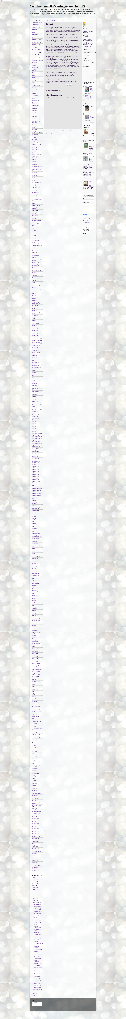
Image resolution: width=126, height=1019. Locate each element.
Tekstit (35, 1002)
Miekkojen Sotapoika (36, 493)
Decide (33, 84)
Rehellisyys (34, 612)
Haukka (33, 161)
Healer (33, 162)
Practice (33, 595)
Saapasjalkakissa (35, 632)
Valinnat (33, 790)
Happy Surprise (35, 152)
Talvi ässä (34, 732)
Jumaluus (34, 215)
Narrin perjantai (37, 919)
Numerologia (34, 535)
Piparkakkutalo (35, 591)
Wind (33, 845)
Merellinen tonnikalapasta (35, 460)
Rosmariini (34, 625)
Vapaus (33, 795)
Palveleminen (34, 561)
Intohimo (34, 194)
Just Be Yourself (35, 220)
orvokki (33, 550)
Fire (32, 126)
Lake (33, 322)
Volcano (33, 816)
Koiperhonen (34, 275)
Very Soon (34, 798)
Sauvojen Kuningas (36, 665)
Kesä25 (33, 252)
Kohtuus (33, 274)
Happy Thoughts (35, 154)
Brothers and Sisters (36, 60)
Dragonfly (34, 95)
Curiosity (34, 79)
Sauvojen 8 (34, 660)
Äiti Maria (34, 870)
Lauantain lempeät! (38, 967)
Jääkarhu (34, 227)
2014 (34, 900)
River (33, 622)
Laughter (34, 353)
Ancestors (34, 34)
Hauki (33, 159)
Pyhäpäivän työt (37, 965)
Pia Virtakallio (35, 583)
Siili (32, 688)
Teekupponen (35, 747)
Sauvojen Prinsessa (36, 669)
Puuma (33, 598)
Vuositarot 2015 (35, 818)
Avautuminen (34, 51)
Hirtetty (33, 175)
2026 (34, 877)
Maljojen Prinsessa (36, 438)
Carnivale (34, 62)
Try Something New (36, 765)
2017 (34, 895)
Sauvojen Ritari (35, 673)
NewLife (33, 531)
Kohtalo (33, 272)
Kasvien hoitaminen (36, 245)
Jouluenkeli (34, 203)
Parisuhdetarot (35, 563)
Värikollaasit (86, 224)
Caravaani (87, 95)
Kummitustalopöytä (36, 303)
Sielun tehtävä (35, 683)
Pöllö (33, 603)
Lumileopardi (34, 394)
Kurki (33, 307)
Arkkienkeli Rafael (35, 42)
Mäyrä (33, 518)
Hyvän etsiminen (35, 182)
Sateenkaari (34, 645)
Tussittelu (34, 776)
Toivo (33, 758)
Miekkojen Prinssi (35, 490)
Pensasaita (34, 570)
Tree (33, 761)
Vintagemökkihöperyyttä (37, 805)
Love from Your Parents (37, 388)
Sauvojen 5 (34, 655)
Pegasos (34, 566)
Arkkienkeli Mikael (35, 41)
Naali (33, 521)
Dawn (33, 82)
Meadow (34, 455)
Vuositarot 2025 (35, 835)
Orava (33, 546)
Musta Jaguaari (35, 507)
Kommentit (36, 1005)
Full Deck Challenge (36, 132)
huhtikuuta (36, 983)
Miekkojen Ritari (35, 491)
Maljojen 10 (34, 418)
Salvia (33, 640)
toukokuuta (37, 981)
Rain (33, 607)
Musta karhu (34, 508)
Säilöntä (33, 718)
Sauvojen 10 (34, 648)
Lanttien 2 (34, 325)
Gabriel (33, 136)
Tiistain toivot (37, 932)
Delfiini (33, 87)
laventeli (33, 357)
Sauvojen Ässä (35, 676)
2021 (34, 887)
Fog (33, 127)
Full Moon (34, 134)
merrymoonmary (67, 1009)
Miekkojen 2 (34, 467)
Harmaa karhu (35, 156)
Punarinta (34, 597)
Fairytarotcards (35, 118)
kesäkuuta (36, 980)
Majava (33, 413)
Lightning (34, 372)
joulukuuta (36, 902)
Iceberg (33, 185)
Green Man (34, 142)
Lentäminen (34, 362)
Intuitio (33, 195)
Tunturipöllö (34, 773)
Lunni (33, 396)
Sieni (33, 686)
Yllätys (33, 864)
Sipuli (33, 694)
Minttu (33, 498)
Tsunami (34, 766)
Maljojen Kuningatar (36, 436)
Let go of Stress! (35, 367)
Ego (33, 102)
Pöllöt (33, 605)
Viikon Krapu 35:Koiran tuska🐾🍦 (92, 90)
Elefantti (33, 103)
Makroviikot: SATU (38, 963)
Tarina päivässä (58, 86)
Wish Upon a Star (35, 848)
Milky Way (34, 497)
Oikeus (33, 541)
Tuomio (33, 775)
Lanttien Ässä (35, 350)
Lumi (33, 393)
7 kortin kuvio (35, 24)
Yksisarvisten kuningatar (37, 857)
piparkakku (34, 590)
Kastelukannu (35, 243)
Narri (33, 525)
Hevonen (34, 172)
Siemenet (34, 684)
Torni (33, 760)
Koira (33, 277)
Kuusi (33, 313)
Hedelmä (34, 164)
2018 (34, 893)
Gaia (33, 137)
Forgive (33, 131)
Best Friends (34, 54)
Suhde (35, 953)
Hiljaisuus (34, 174)
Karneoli (33, 242)
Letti (33, 369)
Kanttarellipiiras (35, 235)
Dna (33, 93)
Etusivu (63, 131)
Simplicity (34, 693)
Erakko (33, 110)
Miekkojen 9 (34, 479)
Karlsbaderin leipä (36, 240)
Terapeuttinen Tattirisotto (35, 749)
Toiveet (33, 756)
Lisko (33, 377)
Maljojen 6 (34, 426)
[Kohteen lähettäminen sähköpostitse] (66, 85)
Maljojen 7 (34, 428)
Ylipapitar (34, 860)
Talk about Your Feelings (37, 728)
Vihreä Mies (34, 800)
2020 (34, 889)
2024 (34, 881)
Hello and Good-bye (36, 166)
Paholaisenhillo (35, 556)
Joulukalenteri (35, 205)
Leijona (33, 360)
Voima (33, 809)
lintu (33, 375)
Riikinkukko (34, 617)
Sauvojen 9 (34, 661)
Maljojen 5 (34, 424)
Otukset (33, 553)
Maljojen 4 (34, 423)
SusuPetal (87, 100)
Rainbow (34, 608)
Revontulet (34, 615)
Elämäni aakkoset (35, 105)
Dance (33, 80)
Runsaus (33, 627)
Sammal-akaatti (35, 643)
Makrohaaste (35, 414)
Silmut (33, 691)
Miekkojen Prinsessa (36, 488)
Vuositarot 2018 (35, 823)
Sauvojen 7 (34, 658)
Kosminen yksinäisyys (36, 290)
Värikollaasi (34, 838)
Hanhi (33, 151)
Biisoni (33, 56)
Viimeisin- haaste (35, 802)
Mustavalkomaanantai (36, 512)
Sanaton (36, 917)
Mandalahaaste (35, 446)
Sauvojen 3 (34, 651)
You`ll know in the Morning (35, 868)
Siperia (35, 924)
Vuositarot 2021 (35, 828)
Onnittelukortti (35, 545)
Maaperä (34, 408)
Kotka (33, 293)
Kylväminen (34, 315)
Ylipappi (33, 862)
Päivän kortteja (37, 913)
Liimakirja (34, 374)
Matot (33, 453)
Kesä (33, 250)
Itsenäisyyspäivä (35, 202)
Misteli (33, 500)
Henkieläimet (34, 167)
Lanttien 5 (34, 330)
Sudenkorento (35, 708)
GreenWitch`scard (35, 144)
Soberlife (34, 701)
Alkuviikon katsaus (38, 911)
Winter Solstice (35, 846)
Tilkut (33, 755)
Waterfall (34, 841)
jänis (33, 225)
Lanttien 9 (34, 337)
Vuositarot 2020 (35, 826)
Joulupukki (34, 210)
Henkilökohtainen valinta (37, 169)
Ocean (33, 540)
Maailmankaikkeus (36, 404)
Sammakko (34, 641)
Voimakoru (92, 107)
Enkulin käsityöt (88, 114)
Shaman (33, 678)
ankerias (33, 36)
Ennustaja (34, 108)
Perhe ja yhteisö (37, 939)
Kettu (33, 257)
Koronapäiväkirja (35, 285)
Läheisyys (34, 401)
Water (33, 840)
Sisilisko (33, 698)
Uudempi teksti (50, 131)
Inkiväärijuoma (35, 192)
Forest (33, 129)
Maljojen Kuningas (36, 435)
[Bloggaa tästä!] (67, 85)
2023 (34, 883)
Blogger (80, 1009)
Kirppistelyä (34, 265)
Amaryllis (34, 31)
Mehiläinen (34, 456)
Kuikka (33, 300)
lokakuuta (36, 906)
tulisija (33, 770)
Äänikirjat (34, 871)
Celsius (33, 65)
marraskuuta (37, 904)
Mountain (34, 503)
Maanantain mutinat (36, 947)
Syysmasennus (35, 716)
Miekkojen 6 (34, 474)
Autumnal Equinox (36, 49)
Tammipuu (34, 736)
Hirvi (33, 177)
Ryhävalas (34, 630)
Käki (33, 318)
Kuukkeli (33, 310)
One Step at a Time (36, 543)
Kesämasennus (35, 254)
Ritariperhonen (35, 620)
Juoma (33, 218)
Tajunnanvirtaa (86, 171)
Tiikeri (33, 753)
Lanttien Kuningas (36, 340)
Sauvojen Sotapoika (36, 674)
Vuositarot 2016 (35, 819)
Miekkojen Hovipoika (36, 481)
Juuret (33, 222)
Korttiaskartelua (35, 289)
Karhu (33, 238)
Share (33, 679)
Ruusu (33, 628)
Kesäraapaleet (35, 255)
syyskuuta (36, 908)
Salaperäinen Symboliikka (37, 637)
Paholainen (34, 555)
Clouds (33, 72)
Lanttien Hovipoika (36, 338)
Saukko (33, 646)
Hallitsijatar (34, 149)
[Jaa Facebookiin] (70, 85)
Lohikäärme (34, 383)
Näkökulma (34, 538)
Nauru (33, 526)
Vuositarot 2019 (35, 824)
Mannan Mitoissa (35, 448)
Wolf (33, 850)
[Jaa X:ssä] (68, 85)
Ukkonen (34, 783)
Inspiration (87, 105)
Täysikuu (34, 781)
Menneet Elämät (35, 458)
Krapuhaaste (34, 297)
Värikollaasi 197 (37, 920)
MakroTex (85, 220)
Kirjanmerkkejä (91, 157)
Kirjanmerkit (34, 264)
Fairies (33, 116)
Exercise (33, 114)
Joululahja (34, 207)
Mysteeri (34, 514)
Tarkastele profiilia (87, 46)
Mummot (87, 102)
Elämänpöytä (35, 107)
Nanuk (33, 523)
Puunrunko (34, 600)
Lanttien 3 (34, 327)
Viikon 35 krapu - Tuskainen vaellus (88, 97)
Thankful (34, 751)
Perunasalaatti (35, 575)
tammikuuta (37, 989)
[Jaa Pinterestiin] (71, 85)
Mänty (33, 516)
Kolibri (33, 280)
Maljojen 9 (34, 431)
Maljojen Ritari (35, 441)
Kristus (33, 298)
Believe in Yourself (36, 52)
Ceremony (34, 67)
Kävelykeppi (34, 320)
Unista (33, 785)
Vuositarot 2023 (35, 831)
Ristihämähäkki (35, 618)
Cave (33, 64)
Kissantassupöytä (36, 270)
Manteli (33, 450)
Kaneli (33, 233)
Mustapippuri (35, 510)
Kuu (32, 308)
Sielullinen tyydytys (36, 681)
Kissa (33, 267)
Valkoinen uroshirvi (36, 792)
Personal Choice (35, 573)
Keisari (33, 249)
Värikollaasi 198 (37, 909)
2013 (34, 991)
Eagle (33, 98)
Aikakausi (34, 29)
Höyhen (33, 184)
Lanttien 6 (34, 332)
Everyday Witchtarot (36, 112)
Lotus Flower (34, 385)
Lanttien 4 (34, 328)
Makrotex (34, 416)
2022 (34, 885)
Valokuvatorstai (35, 793)
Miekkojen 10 (35, 466)
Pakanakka (34, 558)
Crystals (33, 77)
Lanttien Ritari (35, 347)
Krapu (33, 295)
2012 (34, 993)
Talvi (33, 731)
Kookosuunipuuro (35, 284)
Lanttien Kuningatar (36, 342)
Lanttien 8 (34, 335)
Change (33, 69)
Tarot (33, 739)
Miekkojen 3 (34, 469)
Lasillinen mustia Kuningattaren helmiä (57, 6)
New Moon (34, 530)
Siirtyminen (34, 689)
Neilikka (33, 528)
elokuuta (36, 976)
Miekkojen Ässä (35, 495)
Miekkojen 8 (34, 478)
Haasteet (53, 86)
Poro (33, 593)
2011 (34, 995)
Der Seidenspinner (89, 26)
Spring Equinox (35, 704)
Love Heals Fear (35, 391)
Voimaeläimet (35, 813)
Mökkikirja (34, 519)
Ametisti (33, 32)
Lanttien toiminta (38, 936)
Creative (33, 75)
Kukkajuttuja (34, 302)
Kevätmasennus (35, 259)
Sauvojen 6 (34, 656)
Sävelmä (36, 951)
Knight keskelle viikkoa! (37, 930)
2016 (34, 897)
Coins (33, 74)
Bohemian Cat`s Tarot (36, 57)
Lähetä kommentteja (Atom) (54, 133)
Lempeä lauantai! (38, 949)
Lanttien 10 (34, 323)
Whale (33, 843)
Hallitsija (34, 147)
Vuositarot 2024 (35, 833)
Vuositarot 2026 (35, 836)
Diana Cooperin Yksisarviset (35, 91)
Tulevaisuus (34, 768)
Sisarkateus (36, 973)
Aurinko (33, 47)
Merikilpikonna (35, 462)
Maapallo (34, 406)
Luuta (33, 399)
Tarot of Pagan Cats (36, 741)
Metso (33, 464)
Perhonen (34, 571)
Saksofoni (36, 941)
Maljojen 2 (34, 419)
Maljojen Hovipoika (36, 433)
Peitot (33, 568)
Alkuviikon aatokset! (36, 961)
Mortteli (33, 502)
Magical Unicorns (35, 409)
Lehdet (33, 358)
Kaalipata (34, 228)
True (33, 763)
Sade (33, 633)
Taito (33, 726)
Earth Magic (34, 100)
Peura (33, 581)
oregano (34, 548)
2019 (34, 891)
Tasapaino (34, 743)
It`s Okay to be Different (37, 199)
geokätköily (34, 139)
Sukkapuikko (37, 956)
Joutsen (33, 213)
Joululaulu (34, 208)
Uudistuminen (35, 787)
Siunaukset (34, 699)
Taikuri (33, 724)
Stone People (35, 706)
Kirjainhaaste (34, 262)
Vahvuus (33, 788)
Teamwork (34, 745)
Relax (33, 613)
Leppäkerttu (34, 365)
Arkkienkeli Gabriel (36, 39)
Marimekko (34, 451)
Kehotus (33, 247)
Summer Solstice (35, 711)
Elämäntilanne (37, 955)
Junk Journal (34, 217)
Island (33, 197)
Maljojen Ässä (35, 445)
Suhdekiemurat (35, 709)
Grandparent (34, 141)
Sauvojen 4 (34, 653)
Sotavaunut (34, 703)
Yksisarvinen (34, 853)
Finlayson (34, 124)
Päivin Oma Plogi (88, 86)
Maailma (34, 403)
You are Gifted (35, 865)
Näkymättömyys (35, 536)
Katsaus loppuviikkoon (37, 927)
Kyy (32, 317)
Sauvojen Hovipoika (36, 663)
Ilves (33, 189)
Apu (33, 37)
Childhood (34, 70)
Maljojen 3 (34, 421)
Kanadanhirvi (34, 232)
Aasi (33, 26)
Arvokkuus (34, 46)
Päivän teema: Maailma (37, 971)
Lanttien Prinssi (35, 345)
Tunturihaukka (35, 771)
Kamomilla (34, 230)
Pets (33, 580)
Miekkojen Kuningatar (36, 485)
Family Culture (35, 119)
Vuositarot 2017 (35, 821)
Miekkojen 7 (34, 476)
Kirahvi (33, 260)
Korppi (33, 287)
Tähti (33, 780)
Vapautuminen (35, 797)
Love (33, 386)
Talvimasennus (35, 734)
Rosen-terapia (35, 623)
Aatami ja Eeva (35, 27)
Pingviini (33, 586)
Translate (88, 55)
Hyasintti (34, 179)
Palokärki (34, 560)
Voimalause (34, 814)
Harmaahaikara (35, 157)
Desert (33, 89)
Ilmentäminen (35, 187)
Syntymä (34, 714)
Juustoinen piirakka (36, 223)
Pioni (33, 588)
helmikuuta (36, 987)
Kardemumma (35, 237)
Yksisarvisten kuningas (36, 855)
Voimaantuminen (35, 811)
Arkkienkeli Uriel (35, 44)
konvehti (34, 282)
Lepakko (34, 364)
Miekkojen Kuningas (36, 484)
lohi (32, 381)
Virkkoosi (34, 808)
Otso (33, 551)
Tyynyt (33, 778)
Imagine (33, 190)
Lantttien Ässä (35, 352)
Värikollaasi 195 (37, 958)
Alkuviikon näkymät (38, 934)
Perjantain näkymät (38, 937)
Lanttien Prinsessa (36, 343)
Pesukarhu (34, 578)
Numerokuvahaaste (36, 533)
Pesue (33, 576)
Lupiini (33, 398)
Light (33, 370)
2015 (34, 898)
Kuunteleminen (35, 312)
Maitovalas (34, 411)
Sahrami (36, 969)
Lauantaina (36, 915)
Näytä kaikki (92, 122)
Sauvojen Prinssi (35, 671)
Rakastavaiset (35, 610)
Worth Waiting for (36, 851)
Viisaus (33, 803)
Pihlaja (33, 585)
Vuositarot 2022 (35, 830)
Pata (33, 565)
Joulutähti (34, 212)
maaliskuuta (37, 985)
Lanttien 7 (34, 333)
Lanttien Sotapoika (36, 348)
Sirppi (33, 696)
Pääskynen (34, 602)
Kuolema (34, 305)
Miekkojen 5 (34, 472)
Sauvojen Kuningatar (36, 666)
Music (33, 505)
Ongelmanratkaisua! (38, 944)
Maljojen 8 (34, 429)
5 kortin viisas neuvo (36, 22)
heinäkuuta (36, 978)
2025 (34, 879)
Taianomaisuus (35, 719)
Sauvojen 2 (34, 650)
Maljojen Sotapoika (36, 443)
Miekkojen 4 (34, 471)
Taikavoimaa (34, 723)
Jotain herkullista (37, 922)
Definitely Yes (35, 85)
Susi (33, 713)
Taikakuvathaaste (36, 721)
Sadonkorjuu (34, 635)
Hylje (33, 180)
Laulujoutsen (34, 355)
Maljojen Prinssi (35, 440)
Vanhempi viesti (75, 131)
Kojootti (33, 279)
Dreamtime (34, 96)
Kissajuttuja (34, 269)
